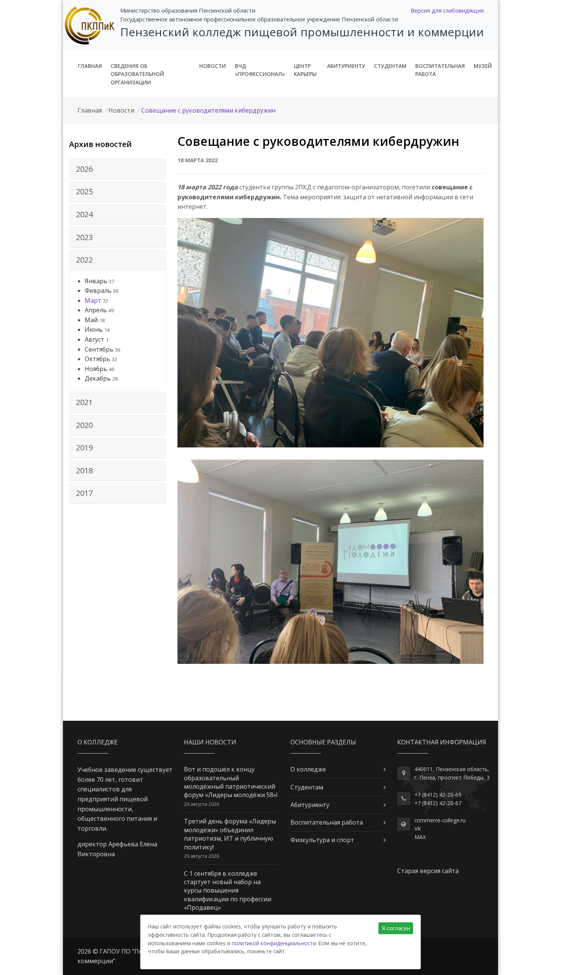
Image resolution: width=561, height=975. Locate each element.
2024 (84, 214)
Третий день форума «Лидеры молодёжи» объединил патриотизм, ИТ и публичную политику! (230, 834)
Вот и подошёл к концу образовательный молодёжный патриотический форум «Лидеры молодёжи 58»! (230, 782)
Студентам (390, 65)
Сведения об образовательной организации (137, 74)
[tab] (117, 169)
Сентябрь (99, 349)
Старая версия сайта (428, 871)
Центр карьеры (305, 70)
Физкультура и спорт (322, 840)
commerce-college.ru (440, 820)
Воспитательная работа (440, 70)
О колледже (308, 769)
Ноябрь (96, 369)
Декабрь (98, 378)
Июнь (94, 329)
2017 (84, 493)
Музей (483, 65)
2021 (84, 402)
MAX (420, 837)
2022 (84, 260)
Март (93, 300)
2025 (84, 191)
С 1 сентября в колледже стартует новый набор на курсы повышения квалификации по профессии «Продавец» (227, 890)
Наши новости (210, 742)
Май (91, 320)
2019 (84, 447)
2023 (84, 237)
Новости (212, 65)
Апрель (96, 310)
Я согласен (396, 928)
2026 (84, 169)
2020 (84, 425)
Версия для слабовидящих (447, 10)
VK (417, 828)
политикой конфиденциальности (274, 943)
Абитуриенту (346, 65)
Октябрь (97, 359)
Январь (96, 281)
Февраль (98, 290)
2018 (84, 470)
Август (94, 339)
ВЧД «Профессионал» (260, 70)
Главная (90, 65)
